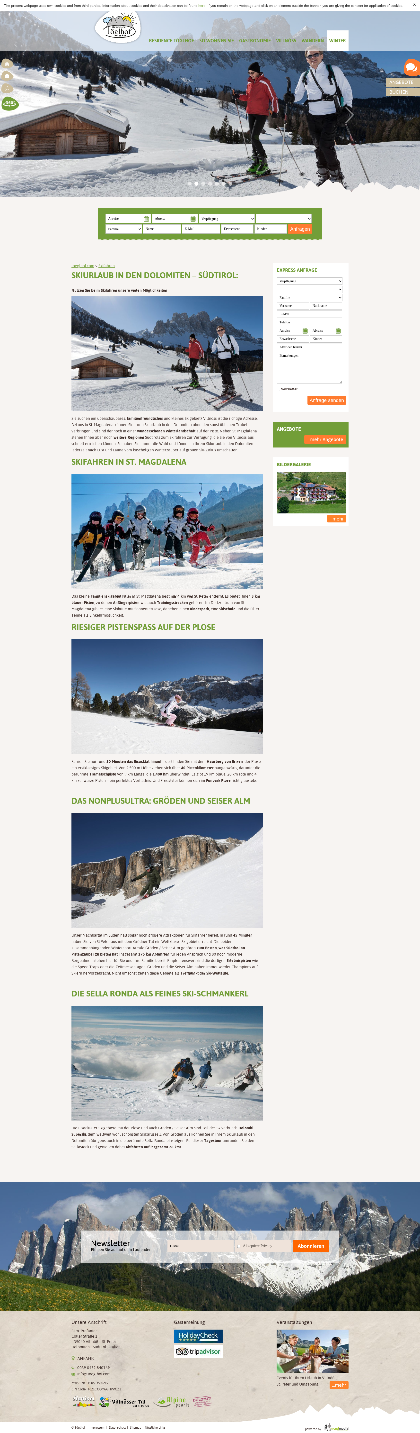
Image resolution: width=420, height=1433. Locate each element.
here (201, 6)
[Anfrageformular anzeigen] (410, 69)
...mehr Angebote (325, 439)
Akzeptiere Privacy (257, 1246)
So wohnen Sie (216, 40)
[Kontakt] (7, 64)
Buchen (398, 92)
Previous (78, 114)
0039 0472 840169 (93, 1367)
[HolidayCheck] (198, 1341)
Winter (337, 40)
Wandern (313, 40)
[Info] (7, 76)
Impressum (97, 1427)
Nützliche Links (155, 1427)
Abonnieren (311, 1246)
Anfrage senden (327, 400)
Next (349, 114)
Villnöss (286, 40)
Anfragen (300, 229)
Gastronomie (255, 40)
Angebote (401, 82)
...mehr (337, 519)
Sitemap (135, 1427)
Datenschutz (117, 1427)
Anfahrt (86, 1358)
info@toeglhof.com (94, 1374)
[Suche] (7, 89)
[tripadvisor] (198, 1356)
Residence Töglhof (171, 40)
